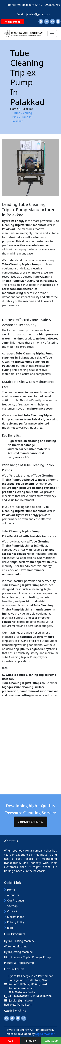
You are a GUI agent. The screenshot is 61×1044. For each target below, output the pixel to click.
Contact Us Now (30, 821)
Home (14, 109)
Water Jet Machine (15, 946)
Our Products (16, 900)
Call (10, 1040)
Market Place (15, 917)
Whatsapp (51, 1040)
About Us (13, 895)
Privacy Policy (15, 922)
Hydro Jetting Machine (18, 952)
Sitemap (12, 906)
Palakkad (27, 109)
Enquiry (31, 1040)
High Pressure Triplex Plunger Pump (27, 957)
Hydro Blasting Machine (19, 941)
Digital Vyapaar (45, 1034)
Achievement (12, 21)
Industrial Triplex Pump (19, 963)
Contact (12, 911)
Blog (10, 928)
